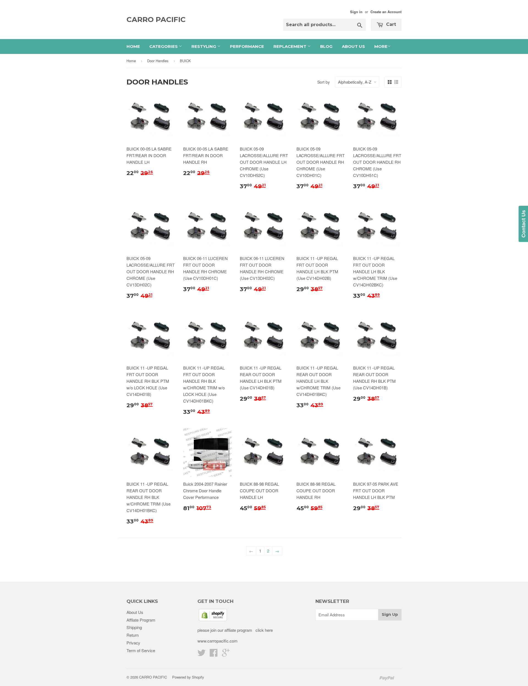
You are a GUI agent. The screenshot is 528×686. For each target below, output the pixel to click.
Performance (247, 46)
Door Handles (158, 60)
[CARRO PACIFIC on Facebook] (214, 654)
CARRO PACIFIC (156, 19)
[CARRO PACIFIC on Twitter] (201, 654)
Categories (164, 46)
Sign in (356, 11)
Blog (326, 46)
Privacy (133, 643)
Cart (390, 24)
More (380, 46)
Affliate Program (141, 620)
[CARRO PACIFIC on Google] (226, 654)
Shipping (134, 627)
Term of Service (141, 650)
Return (133, 635)
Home (133, 46)
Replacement (290, 46)
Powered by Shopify (188, 677)
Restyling (204, 46)
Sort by (323, 82)
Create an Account (386, 11)
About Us (353, 46)
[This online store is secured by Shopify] (213, 619)
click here (263, 630)
